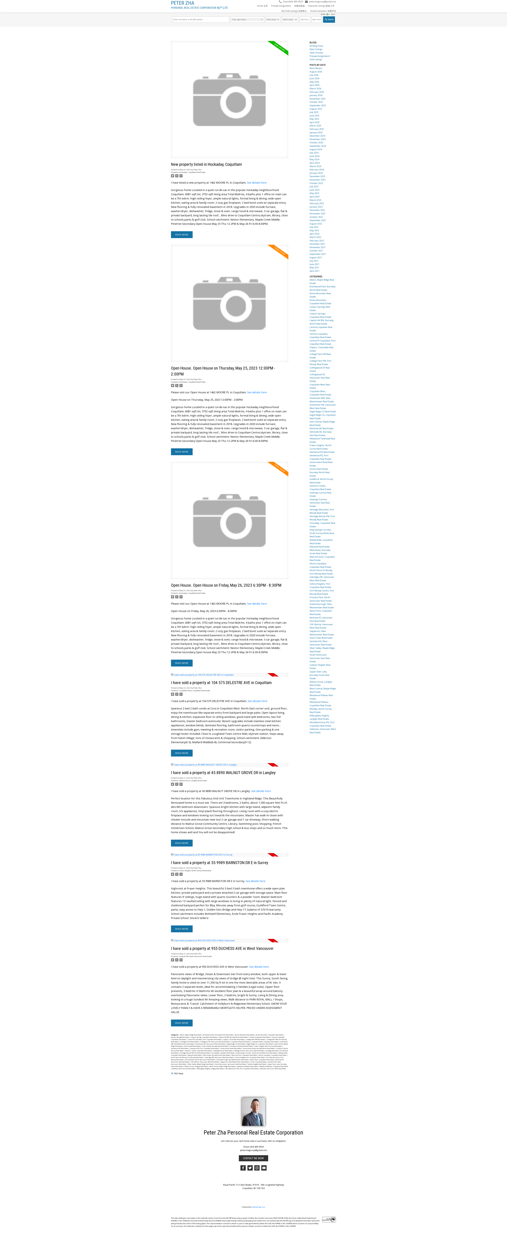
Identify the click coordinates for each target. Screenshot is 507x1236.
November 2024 (317, 139)
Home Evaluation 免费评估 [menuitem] (323, 11)
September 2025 (318, 105)
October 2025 (316, 102)
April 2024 (315, 162)
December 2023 (317, 176)
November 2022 (317, 213)
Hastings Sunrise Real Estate (223, 1051)
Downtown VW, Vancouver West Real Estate (211, 1044)
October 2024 (316, 142)
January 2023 (316, 206)
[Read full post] (229, 101)
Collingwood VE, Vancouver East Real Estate (215, 1042)
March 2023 (315, 200)
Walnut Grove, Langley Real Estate (193, 780)
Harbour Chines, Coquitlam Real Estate (198, 1051)
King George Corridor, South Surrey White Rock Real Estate (257, 1053)
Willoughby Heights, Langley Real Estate (210, 1069)
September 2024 (318, 146)
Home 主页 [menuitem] (262, 5)
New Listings (316, 49)
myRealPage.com (258, 1207)
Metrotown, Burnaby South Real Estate (216, 1055)
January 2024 (316, 173)
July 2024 (314, 152)
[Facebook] (243, 1168)
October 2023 (316, 183)
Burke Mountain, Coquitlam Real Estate (270, 1035)
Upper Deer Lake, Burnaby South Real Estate (319, 675)
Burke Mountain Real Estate (245, 1035)
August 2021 (316, 257)
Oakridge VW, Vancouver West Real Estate (219, 1057)
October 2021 (316, 250)
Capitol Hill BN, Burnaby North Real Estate (233, 1037)
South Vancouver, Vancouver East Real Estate (230, 1064)
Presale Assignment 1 (320, 56)
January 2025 (316, 132)
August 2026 (316, 71)
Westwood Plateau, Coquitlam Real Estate (273, 1066)
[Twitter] (250, 1168)
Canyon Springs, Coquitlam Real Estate (204, 1037)
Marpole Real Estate (195, 1055)
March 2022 (315, 237)
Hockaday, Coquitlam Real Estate (192, 172)
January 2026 (316, 95)
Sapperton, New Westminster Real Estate (235, 1062)
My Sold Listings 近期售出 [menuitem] (294, 11)
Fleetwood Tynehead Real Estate (241, 1046)
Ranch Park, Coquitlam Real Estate (262, 1060)
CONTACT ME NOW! (253, 1158)
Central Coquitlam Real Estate (260, 1037)
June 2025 (314, 115)
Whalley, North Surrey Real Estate (184, 1069)
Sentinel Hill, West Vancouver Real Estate (195, 956)
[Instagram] (257, 1168)
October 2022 (316, 217)
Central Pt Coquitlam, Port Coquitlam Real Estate (205, 1039)
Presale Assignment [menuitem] (281, 5)
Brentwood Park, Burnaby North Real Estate (218, 1035)
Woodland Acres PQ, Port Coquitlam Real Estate (242, 1069)
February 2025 (317, 129)
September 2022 (318, 220)
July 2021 (314, 260)
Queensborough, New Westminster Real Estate (232, 1060)
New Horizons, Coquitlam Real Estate (245, 1055)
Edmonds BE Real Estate (192, 1046)
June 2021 (314, 264)
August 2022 (316, 223)
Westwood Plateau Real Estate (247, 1066)
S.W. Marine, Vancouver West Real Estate (205, 1062)
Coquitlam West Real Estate (240, 1042)
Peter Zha (182, 3)
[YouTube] (264, 1168)
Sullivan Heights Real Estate (257, 1064)
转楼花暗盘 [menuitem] (299, 5)
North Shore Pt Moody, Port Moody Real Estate (187, 1057)
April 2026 (315, 85)
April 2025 (315, 122)
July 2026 (314, 75)
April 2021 (315, 271)
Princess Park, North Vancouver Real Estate (200, 1060)
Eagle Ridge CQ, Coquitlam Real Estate (260, 1044)
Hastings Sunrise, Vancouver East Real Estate (249, 1051)
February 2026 (317, 92)
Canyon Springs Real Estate (180, 1037)
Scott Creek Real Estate (258, 1062)
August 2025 (316, 108)
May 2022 (314, 230)
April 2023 (315, 196)
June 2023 (314, 189)
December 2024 (317, 135)
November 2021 (317, 247)
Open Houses (316, 52)
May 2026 (314, 81)
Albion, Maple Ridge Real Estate (191, 1035)
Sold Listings (316, 59)
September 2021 (318, 254)
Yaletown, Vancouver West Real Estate (273, 1069)
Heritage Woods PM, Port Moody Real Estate (195, 1053)
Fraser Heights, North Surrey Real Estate (195, 870)
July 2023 (314, 186)
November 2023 (317, 179)
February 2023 (317, 203)
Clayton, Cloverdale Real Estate (234, 1039)
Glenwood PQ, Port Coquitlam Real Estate (204, 1048)
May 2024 (314, 159)
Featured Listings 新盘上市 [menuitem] (321, 5)
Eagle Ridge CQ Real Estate (236, 1044)
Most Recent (316, 68)
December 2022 (317, 210)
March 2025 (315, 125)
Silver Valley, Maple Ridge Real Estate (201, 1064)
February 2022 (317, 240)
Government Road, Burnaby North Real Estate (259, 1048)
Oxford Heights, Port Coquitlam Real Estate (250, 1057)
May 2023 (314, 193)
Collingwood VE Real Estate (189, 1042)
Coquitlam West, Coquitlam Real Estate (194, 690)
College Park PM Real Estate (256, 1039)
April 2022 (315, 233)
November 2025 (317, 98)
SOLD (333, 14)
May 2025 (314, 118)
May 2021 (314, 267)
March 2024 (315, 166)
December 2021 (317, 243)
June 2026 (314, 78)
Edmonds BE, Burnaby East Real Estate (215, 1046)
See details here (257, 182)
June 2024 (314, 156)
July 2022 (314, 227)
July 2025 (314, 112)
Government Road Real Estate (231, 1048)
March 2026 (315, 88)
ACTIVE (323, 14)
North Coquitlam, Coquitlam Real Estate (273, 1055)
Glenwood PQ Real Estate (180, 1048)
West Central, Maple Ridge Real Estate (223, 1066)
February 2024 (317, 169)
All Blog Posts (316, 45)
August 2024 (316, 149)
